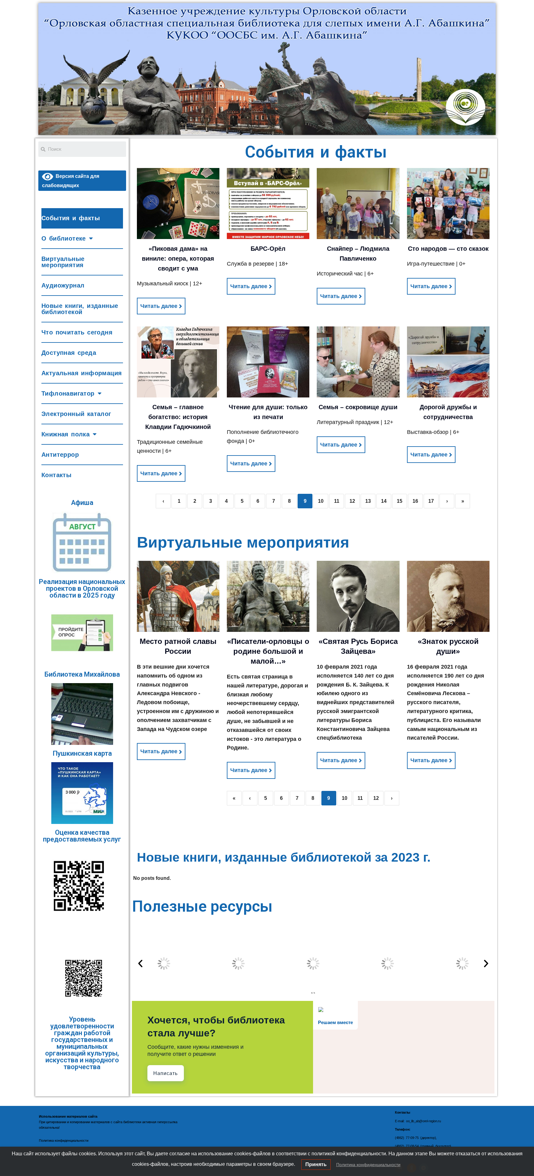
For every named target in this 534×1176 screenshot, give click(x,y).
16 (415, 501)
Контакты (56, 475)
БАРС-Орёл (268, 248)
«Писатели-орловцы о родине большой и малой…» (268, 651)
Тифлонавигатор (68, 393)
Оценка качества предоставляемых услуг (82, 836)
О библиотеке (63, 238)
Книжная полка (65, 434)
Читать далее (158, 306)
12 (352, 501)
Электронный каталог (76, 413)
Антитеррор (60, 454)
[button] (140, 963)
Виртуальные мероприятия (62, 261)
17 (431, 501)
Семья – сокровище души (358, 407)
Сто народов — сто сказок (448, 248)
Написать (165, 1073)
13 (368, 501)
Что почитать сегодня (76, 332)
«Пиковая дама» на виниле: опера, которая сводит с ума (178, 258)
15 (399, 501)
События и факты (70, 218)
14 (384, 501)
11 (336, 501)
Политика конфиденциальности (368, 1164)
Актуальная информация (81, 373)
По (41, 1140)
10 (321, 501)
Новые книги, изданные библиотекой (79, 308)
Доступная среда (68, 352)
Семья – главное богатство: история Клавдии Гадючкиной (178, 417)
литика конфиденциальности (65, 1140)
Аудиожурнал (62, 285)
